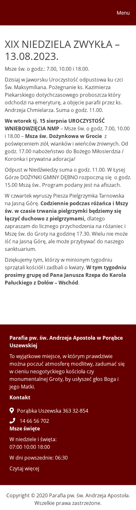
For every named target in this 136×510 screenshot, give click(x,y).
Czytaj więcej (24, 468)
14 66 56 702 (34, 420)
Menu (123, 13)
